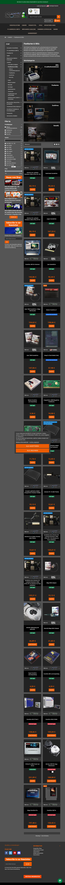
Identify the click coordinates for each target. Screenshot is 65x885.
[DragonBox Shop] (16, 15)
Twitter (10, 852)
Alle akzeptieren (32, 446)
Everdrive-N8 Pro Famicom (32, 264)
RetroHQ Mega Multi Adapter (51, 628)
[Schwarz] (50, 772)
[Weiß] (52, 772)
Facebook (6, 852)
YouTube (14, 852)
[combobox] (44, 17)
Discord (19, 852)
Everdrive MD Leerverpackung (51, 674)
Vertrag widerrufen (32, 876)
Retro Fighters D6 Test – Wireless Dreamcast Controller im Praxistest (13, 200)
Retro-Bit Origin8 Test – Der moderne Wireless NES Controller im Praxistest (12, 188)
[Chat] (60, 880)
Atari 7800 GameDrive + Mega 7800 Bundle (32, 309)
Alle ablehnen (32, 450)
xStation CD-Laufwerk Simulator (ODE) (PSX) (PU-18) (32, 173)
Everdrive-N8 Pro (51, 810)
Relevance (27, 144)
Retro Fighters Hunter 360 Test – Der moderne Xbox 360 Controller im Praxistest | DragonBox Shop (13, 212)
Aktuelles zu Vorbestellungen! (12, 845)
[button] (53, 6)
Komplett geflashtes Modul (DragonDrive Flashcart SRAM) (32, 491)
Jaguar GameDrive (51, 219)
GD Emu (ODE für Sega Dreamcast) (51, 764)
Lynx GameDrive (51, 264)
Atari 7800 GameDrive (32, 355)
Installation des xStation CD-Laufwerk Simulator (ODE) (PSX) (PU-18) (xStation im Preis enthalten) (51, 537)
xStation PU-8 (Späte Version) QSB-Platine (32, 537)
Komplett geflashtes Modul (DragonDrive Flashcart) (51, 446)
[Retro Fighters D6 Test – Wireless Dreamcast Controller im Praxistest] (13, 194)
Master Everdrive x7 (51, 310)
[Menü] (39, 9)
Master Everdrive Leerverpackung (32, 400)
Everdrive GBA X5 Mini (51, 719)
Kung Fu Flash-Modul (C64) (51, 355)
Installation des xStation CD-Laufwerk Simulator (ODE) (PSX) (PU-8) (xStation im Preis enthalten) (32, 583)
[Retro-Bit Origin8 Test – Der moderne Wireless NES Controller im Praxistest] (13, 182)
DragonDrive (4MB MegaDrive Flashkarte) (51, 400)
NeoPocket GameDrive (51, 173)
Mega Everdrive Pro (32, 810)
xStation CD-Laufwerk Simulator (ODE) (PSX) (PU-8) (32, 218)
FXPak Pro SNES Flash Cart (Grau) (32, 764)
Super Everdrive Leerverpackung (32, 673)
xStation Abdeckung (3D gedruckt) (32, 628)
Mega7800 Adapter (52, 583)
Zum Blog (13, 217)
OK (7, 242)
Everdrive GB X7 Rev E (32, 719)
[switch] (36, 13)
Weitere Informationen (22, 442)
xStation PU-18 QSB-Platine (51, 492)
